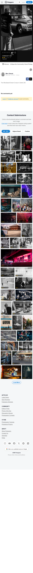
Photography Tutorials (8, 422)
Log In (23, 2)
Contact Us (5, 433)
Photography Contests (8, 415)
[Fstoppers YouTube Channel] (10, 443)
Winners (6, 64)
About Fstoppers (6, 431)
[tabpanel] (16, 262)
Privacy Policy (11, 454)
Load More (16, 382)
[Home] (9, 2)
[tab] (5, 131)
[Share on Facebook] (27, 79)
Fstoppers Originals (7, 402)
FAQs (3, 438)
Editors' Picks (5, 409)
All (5, 131)
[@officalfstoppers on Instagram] (5, 443)
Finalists (27, 131)
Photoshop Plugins (7, 424)
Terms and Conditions (20, 454)
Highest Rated (17, 131)
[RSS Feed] (28, 443)
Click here (4, 123)
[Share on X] (30, 79)
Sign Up (29, 2)
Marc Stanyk (9, 73)
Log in (4, 99)
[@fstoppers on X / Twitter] (19, 443)
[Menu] (2, 2)
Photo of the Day (6, 411)
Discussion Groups (7, 413)
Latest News (5, 397)
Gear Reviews (6, 400)
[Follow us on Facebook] (14, 443)
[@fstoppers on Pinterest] (23, 443)
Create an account (13, 99)
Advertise (4, 435)
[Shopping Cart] (19, 2)
